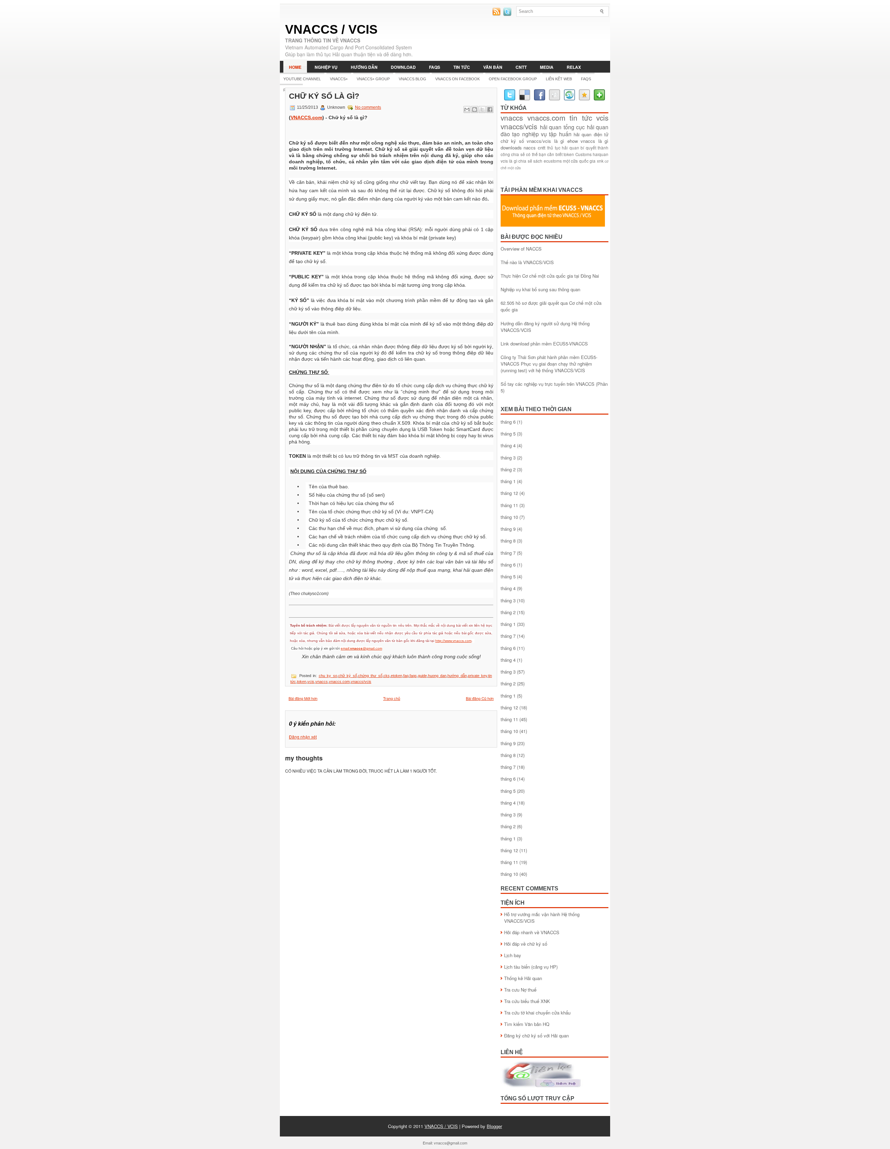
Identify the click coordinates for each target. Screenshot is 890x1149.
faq (405, 676)
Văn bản (492, 67)
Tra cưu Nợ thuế (520, 989)
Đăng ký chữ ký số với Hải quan (536, 1035)
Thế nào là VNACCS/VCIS (527, 262)
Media (546, 67)
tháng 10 (509, 517)
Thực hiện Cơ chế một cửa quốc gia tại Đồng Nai (550, 275)
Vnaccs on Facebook (457, 79)
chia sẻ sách (530, 161)
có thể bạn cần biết (544, 154)
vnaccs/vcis (361, 681)
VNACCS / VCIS (331, 29)
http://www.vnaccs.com (453, 641)
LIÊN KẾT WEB (559, 79)
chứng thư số (370, 676)
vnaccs (321, 681)
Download (403, 67)
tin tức (580, 117)
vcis (310, 681)
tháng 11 (509, 505)
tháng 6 (508, 421)
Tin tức (461, 67)
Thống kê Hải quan (523, 978)
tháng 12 (509, 493)
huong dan (437, 676)
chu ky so (328, 676)
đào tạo (510, 134)
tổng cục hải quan (586, 127)
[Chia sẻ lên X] (482, 109)
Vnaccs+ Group (373, 79)
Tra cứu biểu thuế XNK (527, 1001)
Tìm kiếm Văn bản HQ (526, 1024)
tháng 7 (508, 552)
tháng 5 (508, 433)
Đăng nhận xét (303, 737)
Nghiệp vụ (326, 67)
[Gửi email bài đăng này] (466, 109)
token (301, 681)
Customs (583, 154)
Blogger (494, 1126)
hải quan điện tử (591, 134)
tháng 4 (508, 445)
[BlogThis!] (474, 109)
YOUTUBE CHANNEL (302, 79)
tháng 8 (508, 540)
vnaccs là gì (594, 141)
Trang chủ (391, 698)
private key (477, 676)
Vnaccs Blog (412, 79)
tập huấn (560, 134)
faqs (413, 676)
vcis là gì (509, 161)
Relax (574, 67)
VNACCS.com (306, 117)
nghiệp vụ (534, 134)
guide (422, 676)
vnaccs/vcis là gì (545, 141)
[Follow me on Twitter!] (508, 14)
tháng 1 (508, 481)
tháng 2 (508, 469)
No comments (368, 107)
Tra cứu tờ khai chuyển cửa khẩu (537, 1012)
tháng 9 (508, 528)
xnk (600, 161)
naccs (530, 147)
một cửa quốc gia (579, 161)
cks (386, 676)
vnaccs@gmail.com (450, 1143)
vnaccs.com (339, 681)
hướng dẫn (457, 676)
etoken (396, 676)
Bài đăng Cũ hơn (480, 698)
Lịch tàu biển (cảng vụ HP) (531, 966)
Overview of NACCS (521, 248)
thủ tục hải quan (563, 147)
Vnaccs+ (339, 79)
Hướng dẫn (364, 67)
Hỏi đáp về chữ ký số (525, 943)
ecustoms (553, 161)
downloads (511, 147)
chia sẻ (518, 154)
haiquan (600, 154)
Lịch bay (512, 955)
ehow (572, 141)
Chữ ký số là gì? (324, 96)
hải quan (551, 127)
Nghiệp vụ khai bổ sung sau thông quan (540, 289)
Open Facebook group (513, 79)
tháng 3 (508, 457)
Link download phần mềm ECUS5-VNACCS (544, 343)
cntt (541, 147)
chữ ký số (347, 676)
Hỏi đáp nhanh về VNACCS (531, 932)
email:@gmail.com (361, 648)
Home (295, 67)
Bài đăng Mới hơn (303, 698)
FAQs (434, 67)
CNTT (521, 67)
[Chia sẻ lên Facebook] (489, 109)
